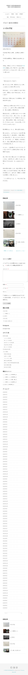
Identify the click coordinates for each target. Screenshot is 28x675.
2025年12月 (5, 412)
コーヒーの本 (6, 338)
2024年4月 (5, 461)
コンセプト (7, 14)
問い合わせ (12, 17)
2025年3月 (5, 434)
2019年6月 (5, 605)
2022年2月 (5, 526)
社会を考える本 (7, 344)
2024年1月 (5, 469)
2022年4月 (5, 521)
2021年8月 (5, 541)
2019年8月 (5, 600)
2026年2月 (5, 407)
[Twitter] (11, 667)
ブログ (5, 23)
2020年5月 (5, 578)
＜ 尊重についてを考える (8, 250)
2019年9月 (5, 598)
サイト (4, 291)
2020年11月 (5, 563)
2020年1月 (5, 588)
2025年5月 (5, 429)
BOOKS (4, 335)
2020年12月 (5, 560)
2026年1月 (5, 409)
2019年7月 (5, 603)
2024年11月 (5, 444)
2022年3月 (5, 523)
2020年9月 (5, 568)
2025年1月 (5, 439)
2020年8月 (5, 570)
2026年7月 (5, 394)
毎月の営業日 (13, 23)
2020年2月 (5, 585)
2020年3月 (5, 583)
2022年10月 (5, 506)
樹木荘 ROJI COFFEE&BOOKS (10, 362)
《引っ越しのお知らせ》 (8, 321)
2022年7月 (5, 513)
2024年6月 (5, 456)
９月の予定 (18, 205)
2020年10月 (5, 565)
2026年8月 (5, 392)
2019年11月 (5, 593)
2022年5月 (5, 518)
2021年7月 (5, 543)
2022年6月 (5, 516)
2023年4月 (5, 491)
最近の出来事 (6, 360)
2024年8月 (5, 451)
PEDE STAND (7, 354)
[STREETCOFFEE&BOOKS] (14, 4)
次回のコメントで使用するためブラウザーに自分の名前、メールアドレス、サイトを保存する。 (14, 297)
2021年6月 (5, 545)
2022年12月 (5, 501)
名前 (4, 284)
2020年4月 (5, 580)
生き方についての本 (8, 342)
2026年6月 (5, 397)
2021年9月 (5, 538)
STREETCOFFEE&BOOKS (9, 670)
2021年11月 (5, 533)
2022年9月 (5, 508)
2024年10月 (5, 446)
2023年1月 (5, 498)
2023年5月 (5, 488)
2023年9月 (5, 479)
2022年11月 (5, 503)
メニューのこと (7, 358)
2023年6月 (5, 486)
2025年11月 (5, 414)
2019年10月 (5, 595)
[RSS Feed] (17, 667)
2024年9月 (5, 449)
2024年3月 (5, 464)
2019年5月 (5, 607)
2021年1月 (5, 558)
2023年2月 (5, 496)
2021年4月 (5, 550)
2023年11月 (5, 474)
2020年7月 (5, 573)
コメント (6, 269)
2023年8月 (5, 481)
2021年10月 (5, 536)
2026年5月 (5, 399)
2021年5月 (5, 548)
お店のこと (6, 356)
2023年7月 (5, 483)
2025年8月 (5, 421)
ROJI (17, 14)
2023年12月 (5, 471)
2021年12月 (5, 531)
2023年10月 (5, 476)
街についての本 (7, 347)
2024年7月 (5, 454)
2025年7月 (5, 424)
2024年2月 (5, 466)
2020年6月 (5, 575)
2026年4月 (5, 402)
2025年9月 (5, 419)
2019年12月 (5, 590)
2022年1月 (5, 528)
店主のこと (19, 17)
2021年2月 (5, 555)
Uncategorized (6, 349)
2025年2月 (5, 436)
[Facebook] (14, 667)
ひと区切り (18, 223)
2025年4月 (5, 431)
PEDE (12, 14)
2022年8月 (5, 511)
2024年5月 (5, 459)
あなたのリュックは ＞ (20, 250)
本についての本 (7, 340)
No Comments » (6, 192)
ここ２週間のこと (19, 214)
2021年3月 (5, 553)
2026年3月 (5, 404)
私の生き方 (6, 367)
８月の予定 (18, 233)
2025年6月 (5, 426)
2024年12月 (5, 441)
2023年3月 (5, 493)
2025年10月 (5, 417)
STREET (21, 14)
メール (5, 288)
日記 (8, 17)
